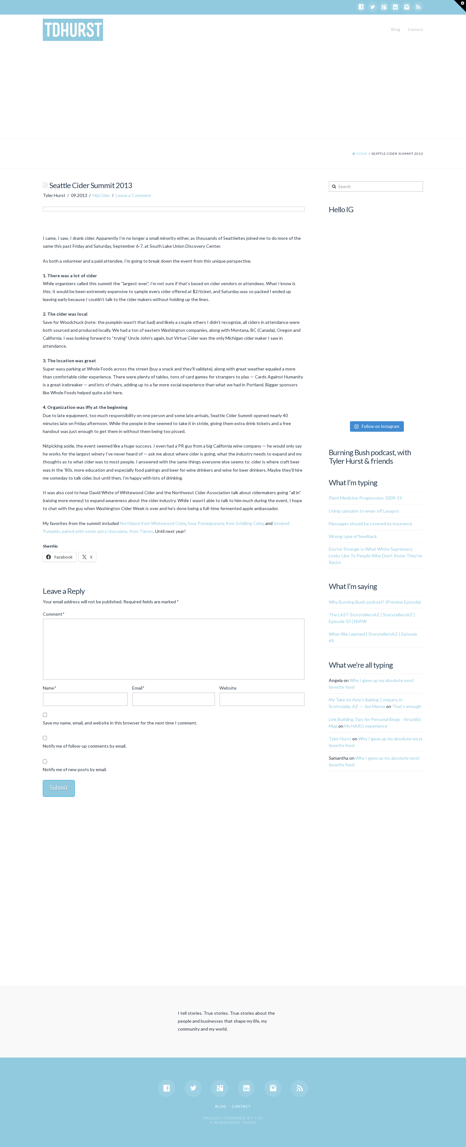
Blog (395, 29)
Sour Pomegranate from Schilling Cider (225, 523)
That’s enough (406, 706)
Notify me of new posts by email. (75, 769)
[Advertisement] (233, 90)
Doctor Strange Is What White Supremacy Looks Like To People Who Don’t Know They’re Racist (375, 555)
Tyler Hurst (340, 738)
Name (49, 688)
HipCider (101, 195)
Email (138, 688)
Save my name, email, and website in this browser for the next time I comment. (120, 722)
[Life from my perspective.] (73, 30)
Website (227, 688)
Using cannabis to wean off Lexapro (364, 511)
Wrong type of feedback (353, 536)
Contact (415, 29)
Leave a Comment (133, 195)
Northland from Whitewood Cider (153, 523)
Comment (53, 614)
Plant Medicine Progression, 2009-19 (365, 498)
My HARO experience (365, 726)
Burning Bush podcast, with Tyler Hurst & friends (370, 456)
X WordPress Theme (233, 1122)
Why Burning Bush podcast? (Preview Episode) (375, 602)
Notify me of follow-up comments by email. (84, 746)
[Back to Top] (457, 1138)
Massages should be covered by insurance (370, 523)
